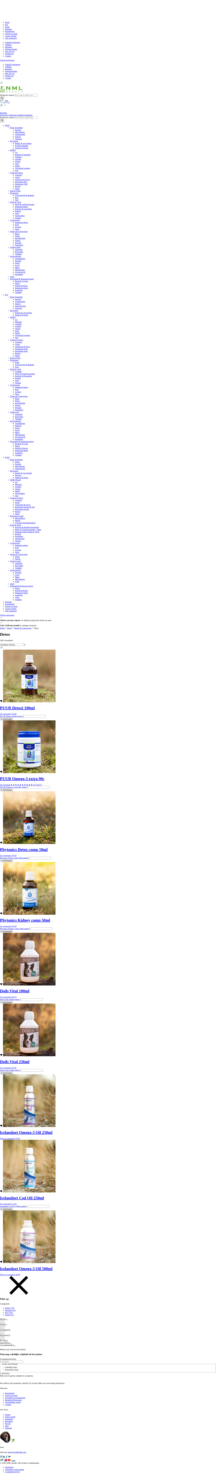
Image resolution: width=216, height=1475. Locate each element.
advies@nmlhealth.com (17, 1452)
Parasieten (19, 274)
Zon (16, 170)
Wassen (18, 218)
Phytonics (9, 1421)
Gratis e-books (10, 36)
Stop (7, 1426)
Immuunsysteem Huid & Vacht (27, 532)
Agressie (18, 175)
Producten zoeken (7, 95)
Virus (17, 597)
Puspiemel (19, 245)
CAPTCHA (5, 1374)
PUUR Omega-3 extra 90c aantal (13, 787)
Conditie (18, 371)
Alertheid (18, 250)
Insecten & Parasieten (23, 376)
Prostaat (18, 243)
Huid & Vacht (15, 202)
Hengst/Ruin (20, 518)
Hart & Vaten (15, 191)
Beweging (14, 141)
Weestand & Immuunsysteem (21, 586)
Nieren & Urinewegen (19, 231)
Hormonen (14, 193)
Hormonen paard (16, 516)
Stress (17, 189)
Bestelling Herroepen (13, 1400)
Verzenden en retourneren (15, 1398)
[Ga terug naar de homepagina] (11, 93)
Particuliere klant (11, 1370)
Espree (7, 1415)
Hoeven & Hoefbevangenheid (27, 527)
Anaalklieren (20, 259)
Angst (17, 177)
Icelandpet (9, 1419)
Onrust (17, 161)
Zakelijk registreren (12, 42)
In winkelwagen (6, 719)
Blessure (18, 322)
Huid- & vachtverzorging (25, 374)
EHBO (13, 150)
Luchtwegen (15, 220)
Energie (18, 130)
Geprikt (18, 159)
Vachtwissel (19, 539)
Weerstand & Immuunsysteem (22, 279)
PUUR (7, 1424)
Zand (17, 581)
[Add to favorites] (1, 702)
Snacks (18, 137)
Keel (17, 225)
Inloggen (8, 47)
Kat (6, 25)
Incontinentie (20, 238)
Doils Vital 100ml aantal (9, 999)
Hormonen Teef (21, 184)
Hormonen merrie (22, 509)
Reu (16, 198)
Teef (16, 200)
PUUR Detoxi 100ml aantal (11, 716)
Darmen (18, 261)
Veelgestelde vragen (13, 1402)
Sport (12, 277)
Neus (17, 229)
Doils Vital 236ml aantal (9, 1070)
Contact (8, 56)
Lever (17, 265)
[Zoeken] (2, 98)
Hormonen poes (21, 351)
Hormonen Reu (21, 182)
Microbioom (20, 132)
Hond (7, 22)
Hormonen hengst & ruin (25, 507)
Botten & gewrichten (23, 143)
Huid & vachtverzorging (24, 204)
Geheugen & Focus (22, 505)
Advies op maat (11, 34)
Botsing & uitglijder (23, 155)
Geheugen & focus (22, 347)
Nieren (17, 240)
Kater (17, 362)
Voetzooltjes (20, 216)
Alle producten (11, 38)
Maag (17, 268)
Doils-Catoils (10, 1417)
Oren (17, 164)
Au (16, 152)
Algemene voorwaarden (14, 1469)
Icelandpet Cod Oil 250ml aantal (13, 1206)
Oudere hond (15, 247)
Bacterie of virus (21, 281)
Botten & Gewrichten (23, 313)
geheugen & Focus (22, 180)
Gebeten (18, 157)
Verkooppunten (11, 49)
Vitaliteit (18, 254)
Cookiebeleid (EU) (12, 1472)
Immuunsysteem (21, 207)
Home (2, 628)
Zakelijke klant (11, 1367)
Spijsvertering (15, 256)
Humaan (8, 29)
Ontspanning (20, 134)
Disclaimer (9, 1467)
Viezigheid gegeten (22, 168)
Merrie (17, 521)
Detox (17, 236)
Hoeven (18, 475)
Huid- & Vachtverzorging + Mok (28, 530)
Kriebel (18, 211)
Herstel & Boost (21, 448)
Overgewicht (20, 272)
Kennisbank (9, 31)
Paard (7, 27)
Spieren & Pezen (21, 148)
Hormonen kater (21, 349)
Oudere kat (14, 412)
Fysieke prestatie (21, 146)
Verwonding (20, 493)
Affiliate (8, 45)
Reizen (17, 186)
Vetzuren (18, 139)
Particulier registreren (8, 115)
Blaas (17, 234)
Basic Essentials (16, 128)
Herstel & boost (21, 286)
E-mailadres (8, 1359)
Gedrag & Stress (16, 173)
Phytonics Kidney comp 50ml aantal (14, 929)
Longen (18, 227)
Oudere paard (15, 561)
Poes (17, 367)
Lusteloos (19, 290)
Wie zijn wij (9, 51)
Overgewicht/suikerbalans (25, 523)
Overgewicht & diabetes (24, 195)
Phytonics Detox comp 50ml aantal (14, 858)
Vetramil (8, 1428)
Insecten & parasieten (23, 209)
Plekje (17, 166)
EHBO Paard (15, 480)
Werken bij (9, 54)
